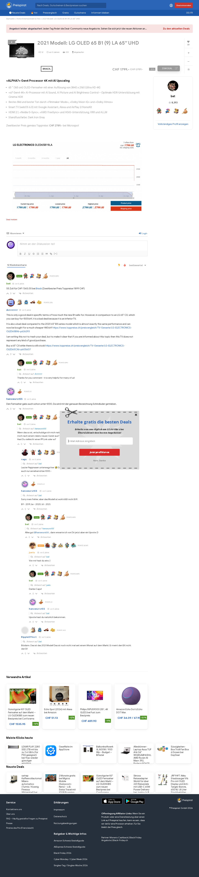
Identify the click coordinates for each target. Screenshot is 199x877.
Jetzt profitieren (99, 452)
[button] (99, 422)
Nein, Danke (99, 460)
